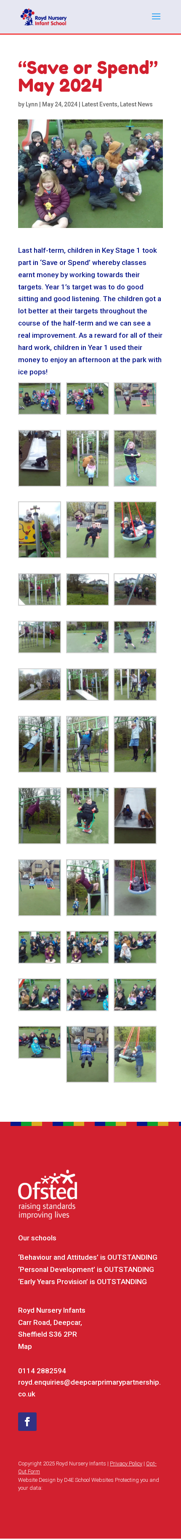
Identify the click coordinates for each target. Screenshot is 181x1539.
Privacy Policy (126, 1463)
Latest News (136, 104)
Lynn (32, 104)
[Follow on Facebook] (27, 1421)
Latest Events (99, 104)
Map (25, 1346)
